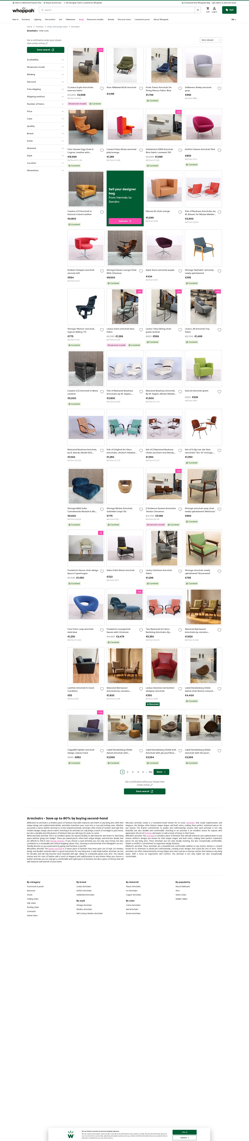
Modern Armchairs (84, 909)
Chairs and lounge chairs (57, 26)
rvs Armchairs (131, 890)
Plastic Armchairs (133, 886)
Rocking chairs (33, 907)
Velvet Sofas (181, 894)
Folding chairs (33, 899)
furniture (148, 833)
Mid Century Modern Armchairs (90, 913)
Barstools (31, 890)
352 (150, 772)
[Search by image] (198, 10)
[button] (170, 3)
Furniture (39, 26)
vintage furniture (57, 841)
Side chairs (31, 903)
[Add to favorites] (102, 88)
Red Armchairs (132, 909)
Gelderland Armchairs (85, 894)
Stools (29, 894)
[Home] (23, 10)
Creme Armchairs (133, 905)
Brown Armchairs (133, 913)
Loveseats (31, 911)
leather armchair (55, 848)
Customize (184, 1137)
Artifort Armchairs (84, 890)
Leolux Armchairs (84, 886)
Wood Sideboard (183, 886)
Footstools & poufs (35, 886)
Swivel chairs (32, 915)
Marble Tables (181, 899)
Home (29, 26)
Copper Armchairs (133, 894)
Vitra (177, 890)
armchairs (190, 822)
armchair (150, 835)
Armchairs (75, 26)
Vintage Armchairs (84, 905)
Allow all (184, 1132)
